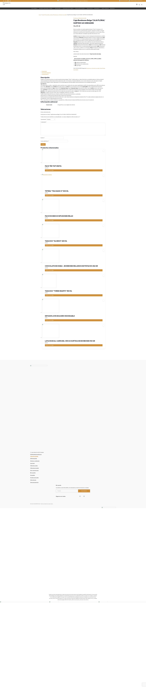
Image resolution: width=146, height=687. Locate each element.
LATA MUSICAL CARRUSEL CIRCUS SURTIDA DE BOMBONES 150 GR (70, 341)
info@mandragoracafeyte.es (136, 0)
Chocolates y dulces (80, 8)
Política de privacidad (34, 468)
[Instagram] (6, 1)
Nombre (42, 137)
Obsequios (112, 8)
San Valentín (75, 69)
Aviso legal (32, 463)
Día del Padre (102, 68)
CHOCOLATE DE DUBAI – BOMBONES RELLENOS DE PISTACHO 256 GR (71, 266)
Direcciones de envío (34, 482)
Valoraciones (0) (45, 74)
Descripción (44, 71)
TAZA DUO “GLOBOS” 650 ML (56, 241)
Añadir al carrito (49, 170)
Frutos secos (90, 8)
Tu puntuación (44, 119)
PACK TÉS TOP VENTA (53, 166)
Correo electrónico (45, 141)
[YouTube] (8, 1)
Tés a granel (34, 8)
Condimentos (97, 8)
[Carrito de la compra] (137, 4)
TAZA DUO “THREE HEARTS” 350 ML (58, 291)
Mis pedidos (32, 475)
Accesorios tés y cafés (68, 8)
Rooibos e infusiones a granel (46, 8)
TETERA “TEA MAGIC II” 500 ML (57, 191)
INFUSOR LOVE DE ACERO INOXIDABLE (60, 316)
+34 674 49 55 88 (124, 0)
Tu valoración (43, 122)
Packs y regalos (105, 8)
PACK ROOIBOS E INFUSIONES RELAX (59, 216)
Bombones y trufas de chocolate (79, 18)
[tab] (73, 71)
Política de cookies (34, 465)
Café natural (58, 8)
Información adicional (46, 72)
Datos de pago (33, 480)
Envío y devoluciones (34, 470)
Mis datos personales (34, 477)
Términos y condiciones (34, 461)
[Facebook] (4, 1)
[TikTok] (10, 1)
